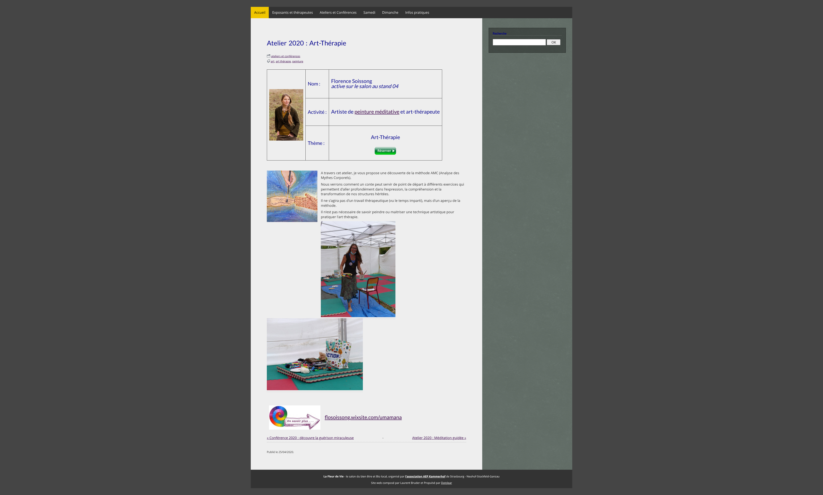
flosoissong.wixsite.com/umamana (363, 417)
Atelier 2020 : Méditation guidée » (439, 437)
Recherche (499, 33)
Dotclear (446, 483)
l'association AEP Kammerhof (425, 476)
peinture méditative (376, 112)
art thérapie (283, 61)
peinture (297, 61)
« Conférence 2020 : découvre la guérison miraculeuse (310, 437)
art (272, 61)
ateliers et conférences (285, 56)
